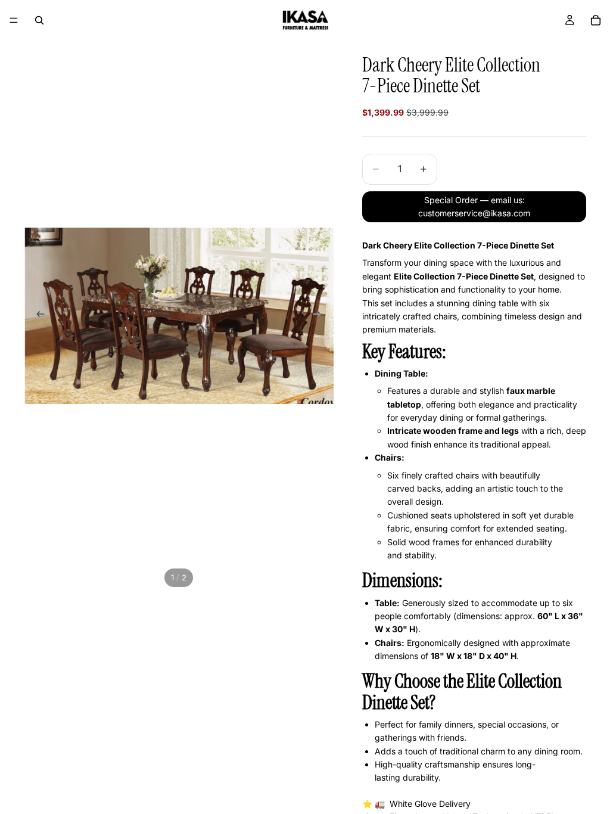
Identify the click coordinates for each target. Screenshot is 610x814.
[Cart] (596, 20)
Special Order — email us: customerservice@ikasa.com (474, 206)
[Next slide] (320, 316)
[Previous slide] (37, 316)
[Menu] (13, 20)
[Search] (39, 20)
